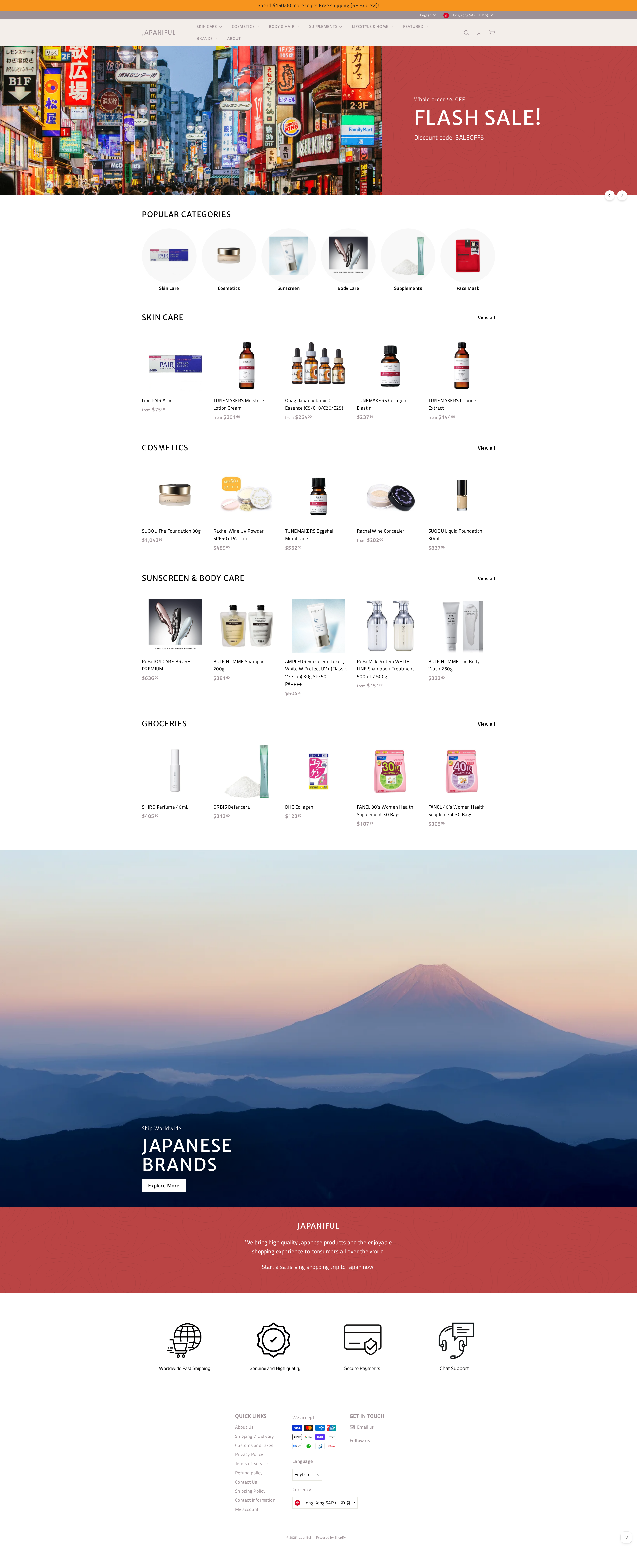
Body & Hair (282, 26)
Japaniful (159, 32)
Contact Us (246, 1482)
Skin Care (207, 26)
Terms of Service (251, 1463)
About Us (244, 1427)
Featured (414, 26)
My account (247, 1509)
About (234, 38)
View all (486, 317)
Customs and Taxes (254, 1445)
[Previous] (610, 195)
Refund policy (249, 1472)
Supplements (323, 26)
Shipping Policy (250, 1491)
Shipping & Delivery (254, 1436)
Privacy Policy (249, 1454)
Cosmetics (244, 26)
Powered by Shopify (331, 1537)
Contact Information (255, 1500)
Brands (205, 38)
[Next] (622, 195)
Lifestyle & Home (370, 26)
